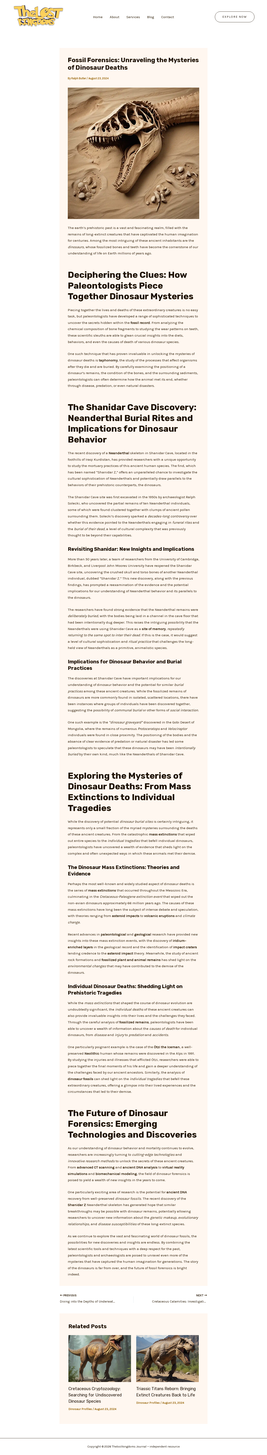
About (114, 17)
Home (98, 17)
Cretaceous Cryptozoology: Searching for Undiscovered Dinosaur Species (95, 1395)
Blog (150, 17)
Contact (167, 17)
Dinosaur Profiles (80, 1409)
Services (133, 17)
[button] (234, 16)
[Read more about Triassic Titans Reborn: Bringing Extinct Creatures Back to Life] (167, 1358)
